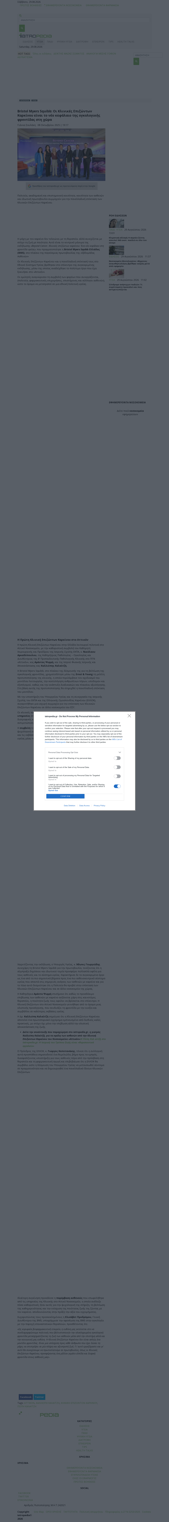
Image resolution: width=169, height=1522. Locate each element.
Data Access (84, 805)
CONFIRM (65, 796)
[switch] (117, 758)
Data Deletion (69, 805)
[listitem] (84, 752)
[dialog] (84, 761)
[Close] (130, 716)
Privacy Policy (99, 805)
